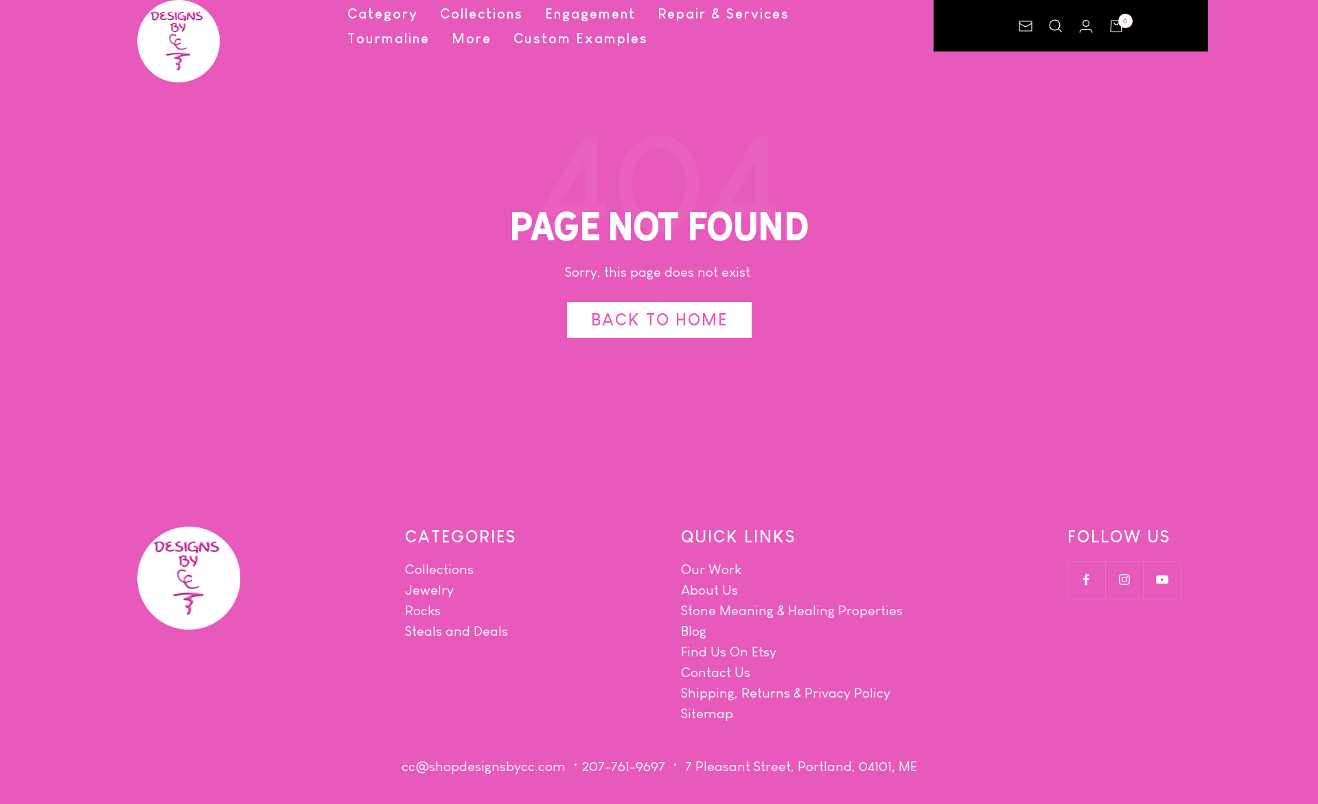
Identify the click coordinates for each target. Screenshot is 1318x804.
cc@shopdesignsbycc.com (484, 766)
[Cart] (1116, 26)
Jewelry (429, 589)
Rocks (423, 610)
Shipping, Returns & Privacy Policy (785, 692)
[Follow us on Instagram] (1124, 580)
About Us (709, 589)
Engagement (590, 13)
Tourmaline (388, 38)
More (472, 38)
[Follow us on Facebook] (1086, 580)
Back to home (659, 319)
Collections (481, 13)
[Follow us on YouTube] (1162, 580)
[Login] (1086, 26)
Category (382, 13)
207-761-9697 (623, 766)
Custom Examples (580, 38)
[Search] (1056, 26)
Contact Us (715, 672)
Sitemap (707, 713)
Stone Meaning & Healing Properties (792, 610)
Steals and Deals (456, 631)
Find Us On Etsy (728, 651)
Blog (693, 631)
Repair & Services (723, 13)
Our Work (711, 569)
